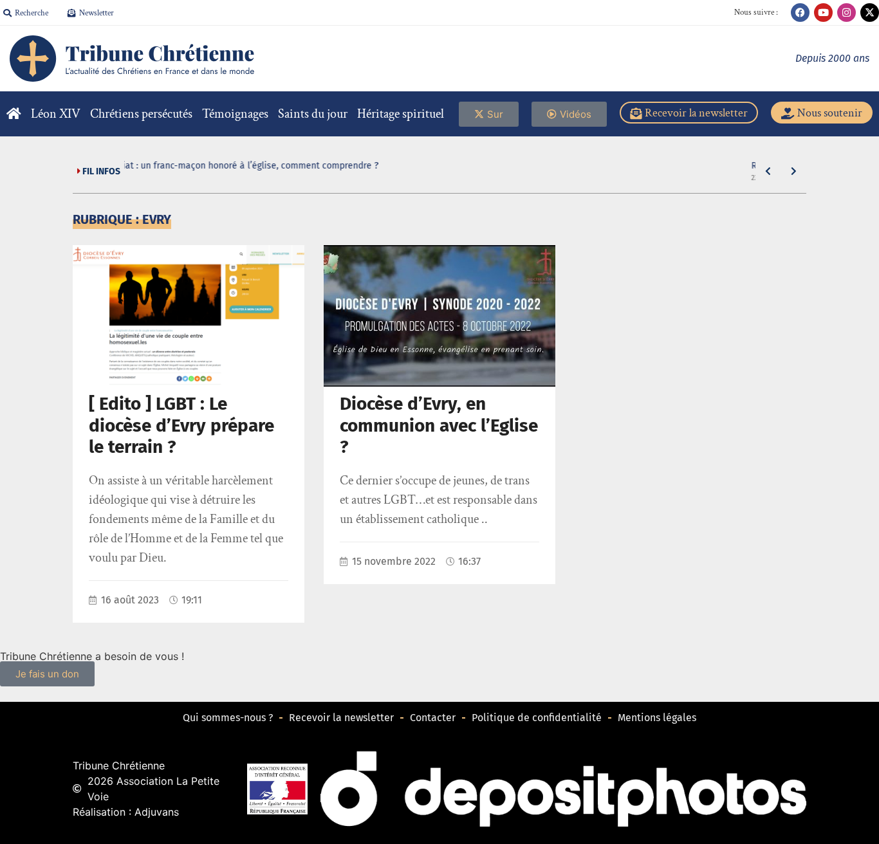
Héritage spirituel (400, 114)
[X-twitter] (869, 12)
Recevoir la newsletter (341, 717)
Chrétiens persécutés (141, 114)
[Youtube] (823, 12)
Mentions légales (657, 717)
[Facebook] (800, 12)
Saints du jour (312, 114)
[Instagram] (846, 12)
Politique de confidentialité (537, 717)
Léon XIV (55, 114)
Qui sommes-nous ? (228, 717)
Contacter (433, 717)
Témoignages (235, 114)
